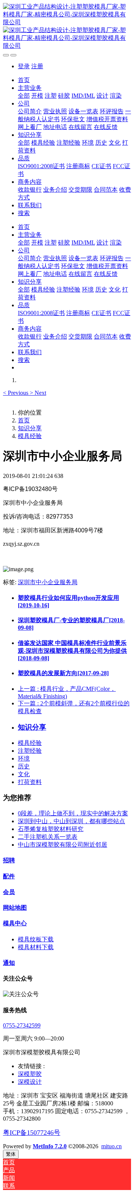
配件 (9, 876)
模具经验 (30, 436)
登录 (24, 66)
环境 (24, 758)
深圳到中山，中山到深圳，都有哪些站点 (71, 821)
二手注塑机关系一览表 (47, 837)
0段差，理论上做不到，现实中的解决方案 (73, 813)
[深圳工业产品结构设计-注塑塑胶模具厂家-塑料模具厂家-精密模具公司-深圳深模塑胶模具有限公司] (67, 26)
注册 (37, 66)
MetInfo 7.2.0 (50, 1146)
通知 (9, 963)
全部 (24, 95)
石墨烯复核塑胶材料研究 (50, 829)
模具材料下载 (36, 947)
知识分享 (30, 428)
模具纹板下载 (36, 939)
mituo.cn (111, 1146)
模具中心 (15, 923)
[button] (16, 393)
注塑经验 (30, 750)
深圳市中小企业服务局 (47, 582)
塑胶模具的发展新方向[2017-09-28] (63, 673)
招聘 (9, 860)
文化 (24, 774)
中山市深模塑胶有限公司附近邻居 (62, 844)
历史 (24, 766)
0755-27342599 (22, 1025)
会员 (9, 892)
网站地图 (15, 907)
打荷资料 (30, 782)
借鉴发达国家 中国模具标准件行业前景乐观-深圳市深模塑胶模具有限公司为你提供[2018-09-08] (72, 650)
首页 (24, 80)
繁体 (11, 1154)
